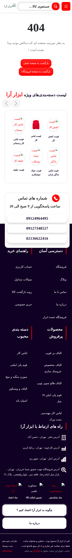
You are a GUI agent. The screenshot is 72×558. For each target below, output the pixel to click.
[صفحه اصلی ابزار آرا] (9, 6)
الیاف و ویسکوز (18, 388)
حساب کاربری (23, 266)
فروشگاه (61, 266)
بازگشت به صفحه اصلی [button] (36, 63)
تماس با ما (60, 291)
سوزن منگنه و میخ (16, 376)
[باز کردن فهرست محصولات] (66, 6)
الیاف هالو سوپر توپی (49, 383)
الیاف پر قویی (53, 353)
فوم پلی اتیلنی (18, 364)
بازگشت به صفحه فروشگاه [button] (36, 71)
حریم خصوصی (23, 304)
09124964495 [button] (37, 218)
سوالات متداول (23, 279)
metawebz (7, 551)
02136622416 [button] (37, 238)
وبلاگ (63, 279)
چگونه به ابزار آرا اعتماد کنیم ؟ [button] (34, 510)
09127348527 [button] (37, 228)
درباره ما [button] (34, 523)
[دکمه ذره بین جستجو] (55, 6)
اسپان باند (21, 400)
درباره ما (61, 304)
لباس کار (22, 353)
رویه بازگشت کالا (22, 291)
